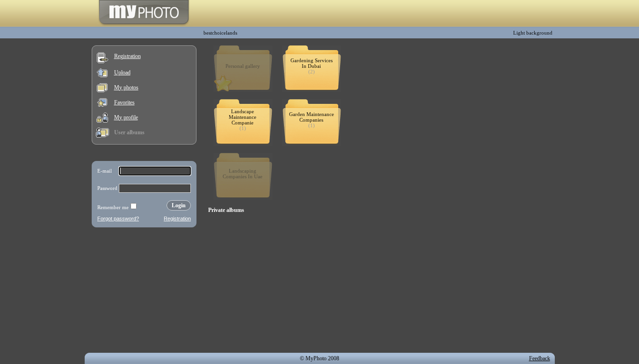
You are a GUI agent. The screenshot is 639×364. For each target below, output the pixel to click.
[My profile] (102, 120)
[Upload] (102, 75)
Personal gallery (242, 66)
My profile (126, 117)
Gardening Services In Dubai (311, 63)
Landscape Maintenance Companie (242, 117)
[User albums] (102, 135)
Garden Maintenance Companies (311, 117)
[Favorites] (102, 105)
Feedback (539, 358)
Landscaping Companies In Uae (242, 173)
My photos (126, 87)
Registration (127, 56)
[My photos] (102, 90)
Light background (532, 33)
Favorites (124, 102)
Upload (122, 72)
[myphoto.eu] (144, 25)
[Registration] (102, 61)
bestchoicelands (220, 33)
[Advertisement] (144, 292)
